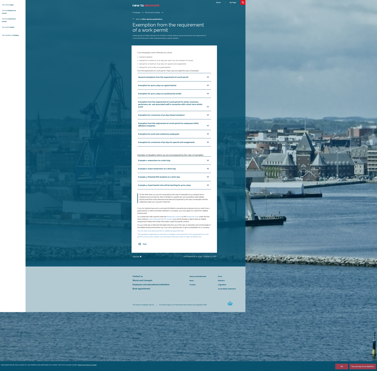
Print (144, 244)
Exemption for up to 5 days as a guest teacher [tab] (157, 85)
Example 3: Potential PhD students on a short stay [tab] (159, 177)
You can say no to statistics (362, 366)
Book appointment (141, 289)
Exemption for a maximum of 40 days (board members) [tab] (161, 115)
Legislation (222, 285)
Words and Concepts (142, 280)
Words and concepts (152, 12)
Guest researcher (154, 219)
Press (220, 276)
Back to (149, 19)
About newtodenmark (197, 276)
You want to (8, 5)
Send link (136, 256)
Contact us (138, 276)
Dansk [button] (218, 2)
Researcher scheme (174, 217)
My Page (233, 2)
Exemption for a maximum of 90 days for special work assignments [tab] (166, 142)
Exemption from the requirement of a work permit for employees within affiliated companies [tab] (168, 124)
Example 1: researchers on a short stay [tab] (154, 160)
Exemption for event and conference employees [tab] (158, 134)
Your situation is (10, 35)
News (191, 281)
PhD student (167, 219)
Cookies (192, 285)
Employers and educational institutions (151, 284)
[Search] (243, 2)
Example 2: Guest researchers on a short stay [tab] (157, 169)
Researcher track (192, 217)
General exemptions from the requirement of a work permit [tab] (163, 77)
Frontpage (136, 12)
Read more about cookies (87, 365)
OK (341, 366)
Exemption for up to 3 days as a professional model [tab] (159, 94)
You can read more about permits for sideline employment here (160, 231)
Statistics (221, 281)
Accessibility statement (227, 289)
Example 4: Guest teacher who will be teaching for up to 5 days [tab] (164, 185)
